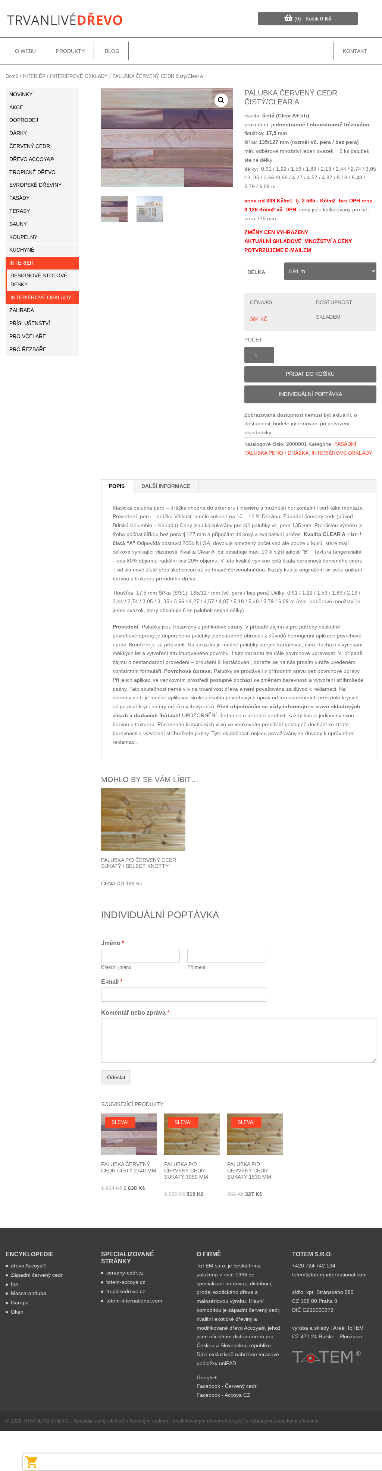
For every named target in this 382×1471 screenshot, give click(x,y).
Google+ (207, 1377)
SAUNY (18, 224)
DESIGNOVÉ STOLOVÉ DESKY (38, 280)
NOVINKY (20, 94)
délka (256, 272)
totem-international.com (134, 1301)
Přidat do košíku (310, 374)
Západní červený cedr (37, 1275)
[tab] (117, 486)
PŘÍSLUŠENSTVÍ (29, 323)
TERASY (19, 211)
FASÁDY (19, 198)
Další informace (165, 486)
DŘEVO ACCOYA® (31, 159)
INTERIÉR (34, 76)
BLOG (112, 51)
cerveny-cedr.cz (125, 1273)
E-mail (111, 982)
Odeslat (116, 1077)
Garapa (20, 1302)
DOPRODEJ (23, 120)
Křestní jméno (116, 967)
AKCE (16, 107)
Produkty (70, 51)
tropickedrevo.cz (125, 1291)
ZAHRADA (21, 310)
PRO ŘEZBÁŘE (27, 349)
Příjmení (196, 967)
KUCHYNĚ (21, 250)
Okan (17, 1312)
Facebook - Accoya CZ (223, 1395)
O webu (25, 51)
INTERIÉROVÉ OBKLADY (79, 76)
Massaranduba (28, 1293)
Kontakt (355, 51)
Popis (117, 486)
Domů (12, 76)
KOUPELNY (23, 237)
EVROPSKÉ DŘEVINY (35, 185)
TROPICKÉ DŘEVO (32, 172)
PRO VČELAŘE (27, 336)
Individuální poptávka (310, 394)
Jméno (112, 943)
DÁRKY (18, 133)
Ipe (14, 1284)
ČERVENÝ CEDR (29, 146)
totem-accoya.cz (125, 1282)
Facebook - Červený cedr (227, 1386)
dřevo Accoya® (28, 1266)
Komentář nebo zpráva (135, 1012)
